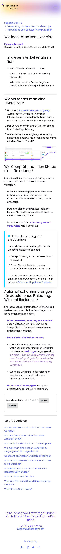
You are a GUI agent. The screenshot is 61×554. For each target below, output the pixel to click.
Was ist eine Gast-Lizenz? (18, 489)
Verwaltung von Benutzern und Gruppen (29, 26)
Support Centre (13, 23)
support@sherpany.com (30, 528)
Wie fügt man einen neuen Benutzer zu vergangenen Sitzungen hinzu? (25, 449)
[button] (55, 5)
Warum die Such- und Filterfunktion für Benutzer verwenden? (25, 470)
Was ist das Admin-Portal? (19, 476)
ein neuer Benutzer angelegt (34, 110)
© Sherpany (30, 541)
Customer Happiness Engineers (34, 282)
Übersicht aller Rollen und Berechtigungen (27, 456)
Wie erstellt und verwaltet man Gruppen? (27, 443)
